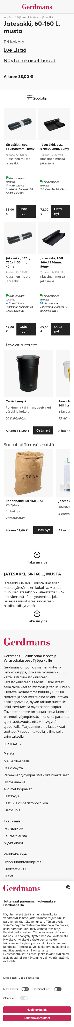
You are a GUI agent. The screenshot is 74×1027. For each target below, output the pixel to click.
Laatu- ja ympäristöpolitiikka (26, 803)
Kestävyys (11, 796)
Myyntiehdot (13, 843)
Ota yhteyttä (13, 768)
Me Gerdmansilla (17, 761)
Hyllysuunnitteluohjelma (22, 862)
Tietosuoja (12, 810)
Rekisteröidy (13, 829)
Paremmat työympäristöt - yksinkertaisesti (36, 775)
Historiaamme (14, 782)
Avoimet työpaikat (18, 789)
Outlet (8, 876)
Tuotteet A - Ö (15, 869)
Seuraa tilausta (15, 836)
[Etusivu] (37, 6)
